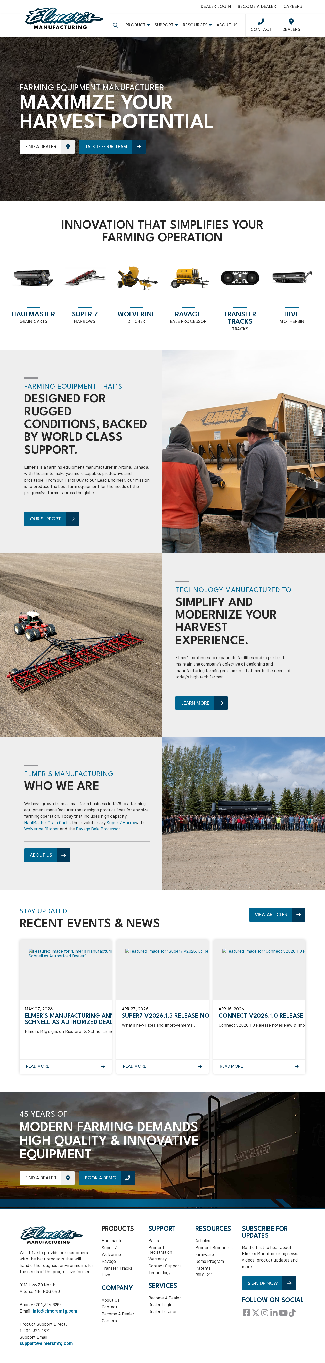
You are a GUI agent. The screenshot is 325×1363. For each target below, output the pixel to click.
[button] (115, 25)
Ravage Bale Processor (98, 828)
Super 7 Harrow (122, 822)
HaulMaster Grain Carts (47, 822)
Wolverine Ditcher (41, 828)
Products (118, 1229)
